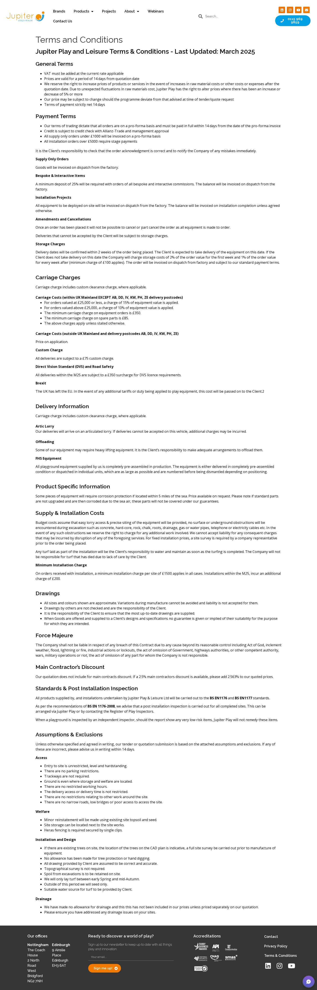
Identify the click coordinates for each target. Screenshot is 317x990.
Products (81, 11)
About (129, 11)
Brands (59, 11)
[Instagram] (290, 10)
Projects (109, 11)
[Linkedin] (282, 10)
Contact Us (62, 21)
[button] (308, 981)
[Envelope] (306, 10)
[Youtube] (298, 10)
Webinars (156, 11)
